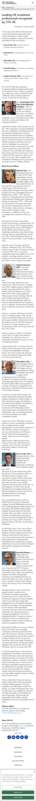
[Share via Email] (26, 737)
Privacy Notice (18, 756)
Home (3, 7)
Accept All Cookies (18, 797)
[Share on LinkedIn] (18, 737)
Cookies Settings (18, 787)
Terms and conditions (18, 760)
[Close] (34, 772)
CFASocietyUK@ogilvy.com (12, 713)
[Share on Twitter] (13, 737)
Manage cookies (18, 792)
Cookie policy (18, 765)
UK (24, 726)
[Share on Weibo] (22, 737)
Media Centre (10, 7)
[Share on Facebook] (9, 737)
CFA (21, 726)
